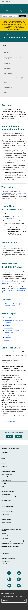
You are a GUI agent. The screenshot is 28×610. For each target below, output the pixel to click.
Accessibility (4, 555)
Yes (10, 436)
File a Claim (7, 317)
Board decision (8, 73)
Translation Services (8, 593)
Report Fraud (5, 483)
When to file (7, 63)
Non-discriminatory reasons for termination (12, 57)
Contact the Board (5, 461)
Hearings (6, 334)
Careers (3, 458)
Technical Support (5, 494)
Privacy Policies (5, 553)
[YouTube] (9, 586)
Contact (6, 92)
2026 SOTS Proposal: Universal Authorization (12, 543)
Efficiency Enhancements (7, 506)
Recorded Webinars (6, 522)
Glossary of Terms (5, 476)
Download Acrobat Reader (8, 496)
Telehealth (7, 325)
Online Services (5, 489)
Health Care (7, 322)
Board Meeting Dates (6, 474)
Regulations (4, 466)
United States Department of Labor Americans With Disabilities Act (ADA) (13, 290)
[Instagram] (19, 579)
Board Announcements (6, 503)
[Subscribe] (19, 586)
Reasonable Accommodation (8, 558)
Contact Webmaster (6, 563)
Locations (3, 463)
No (19, 436)
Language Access (5, 561)
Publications (4, 517)
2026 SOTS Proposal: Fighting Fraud (10, 546)
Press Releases (5, 514)
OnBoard (3, 533)
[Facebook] (9, 573)
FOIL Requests (5, 469)
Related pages (8, 87)
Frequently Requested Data (8, 471)
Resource (6, 82)
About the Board (5, 455)
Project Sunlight (5, 538)
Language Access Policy (8, 421)
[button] (7, 11)
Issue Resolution (8, 328)
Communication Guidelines (8, 511)
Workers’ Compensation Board (9, 6)
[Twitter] (19, 573)
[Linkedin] (9, 579)
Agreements (7, 337)
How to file (7, 68)
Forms (2, 486)
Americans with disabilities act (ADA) (14, 78)
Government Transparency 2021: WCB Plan (12, 541)
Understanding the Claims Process (13, 320)
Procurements (4, 535)
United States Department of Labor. (10, 283)
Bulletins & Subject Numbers (8, 509)
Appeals (6, 340)
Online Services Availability (8, 491)
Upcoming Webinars (6, 519)
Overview (6, 52)
